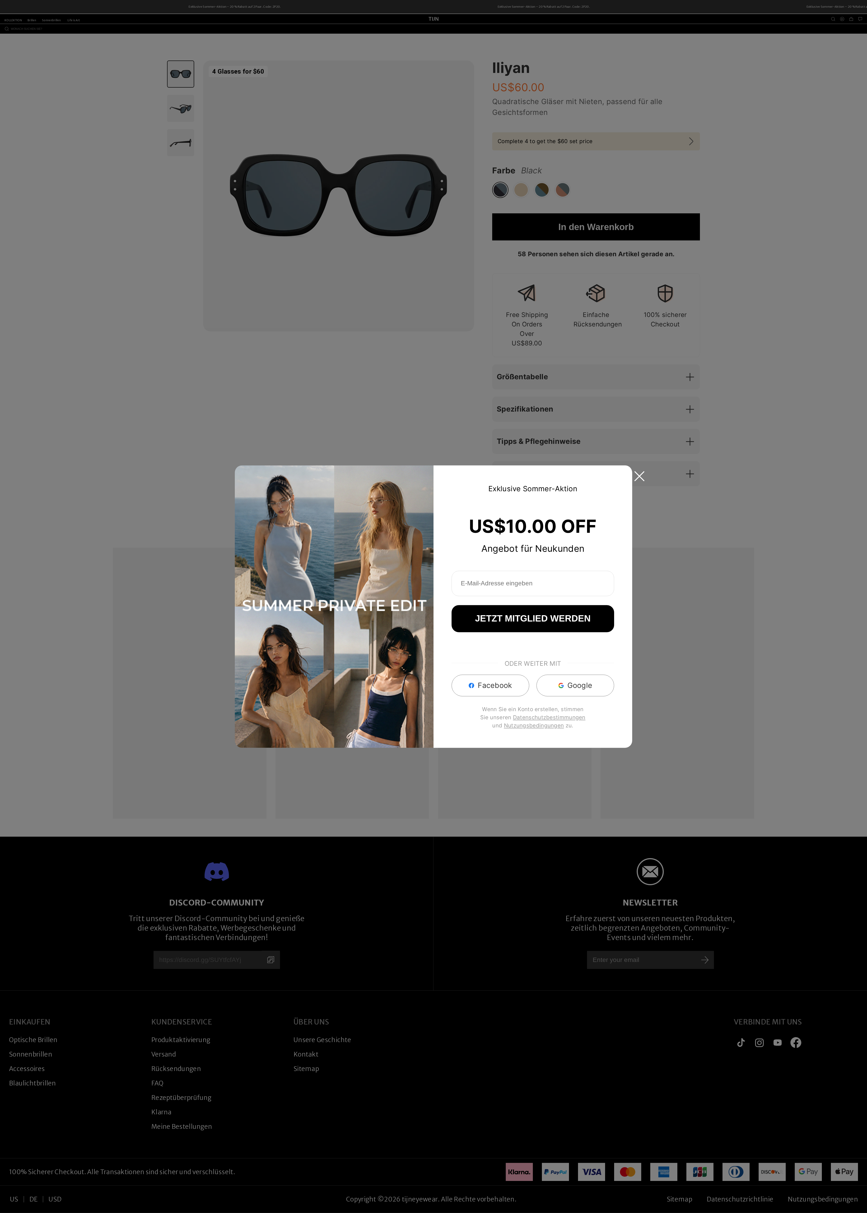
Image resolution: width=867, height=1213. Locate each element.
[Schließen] (639, 476)
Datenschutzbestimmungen (549, 717)
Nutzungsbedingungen (534, 725)
